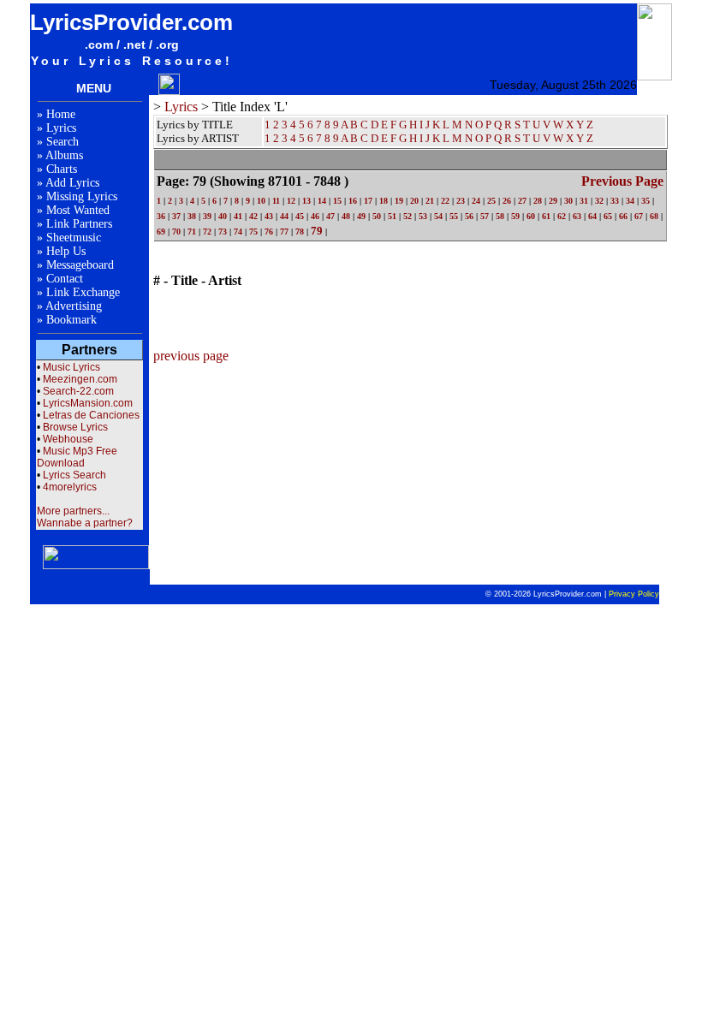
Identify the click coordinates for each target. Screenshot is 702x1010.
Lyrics (61, 128)
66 (623, 216)
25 (491, 200)
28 (537, 200)
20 (414, 200)
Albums (64, 155)
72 (207, 231)
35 (645, 200)
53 (423, 216)
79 (317, 230)
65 (608, 216)
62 (561, 216)
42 (253, 216)
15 (337, 200)
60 (530, 216)
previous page (622, 181)
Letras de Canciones (91, 415)
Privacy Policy (634, 594)
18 (383, 200)
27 (522, 200)
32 (599, 200)
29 (553, 200)
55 (453, 216)
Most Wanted (78, 210)
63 (577, 216)
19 (399, 200)
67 (638, 216)
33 (614, 200)
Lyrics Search (74, 475)
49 (361, 216)
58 (500, 216)
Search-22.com (78, 391)
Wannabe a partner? (85, 523)
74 (238, 231)
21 (429, 200)
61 (546, 216)
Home (60, 114)
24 (476, 200)
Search (62, 141)
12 (291, 200)
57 (484, 216)
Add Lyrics (72, 182)
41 (238, 216)
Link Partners (79, 223)
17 (368, 200)
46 (315, 216)
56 (469, 216)
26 (507, 200)
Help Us (66, 251)
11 (276, 200)
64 (592, 216)
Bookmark (71, 319)
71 (191, 231)
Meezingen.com (80, 379)
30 (568, 200)
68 (654, 216)
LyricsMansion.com (88, 403)
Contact (64, 278)
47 (330, 216)
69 (161, 231)
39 (207, 216)
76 (269, 231)
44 (284, 216)
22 (445, 200)
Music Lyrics (71, 367)
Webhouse (68, 439)
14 (322, 200)
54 (438, 216)
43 (269, 216)
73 (222, 231)
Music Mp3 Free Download (77, 457)
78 (299, 231)
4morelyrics (70, 487)
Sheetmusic (73, 237)
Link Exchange (83, 292)
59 (515, 216)
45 (299, 216)
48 (346, 216)
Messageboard (80, 264)
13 (306, 200)
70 (176, 231)
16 (352, 200)
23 (460, 200)
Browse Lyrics (75, 427)
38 (191, 216)
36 (161, 216)
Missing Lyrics (81, 196)
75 (253, 231)
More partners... (73, 511)
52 (407, 216)
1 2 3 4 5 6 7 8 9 (302, 138)
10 (261, 200)
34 (630, 200)
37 (176, 216)
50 (376, 216)
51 (392, 216)
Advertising (73, 306)
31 (584, 200)
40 (222, 216)
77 (284, 231)
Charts (61, 169)
